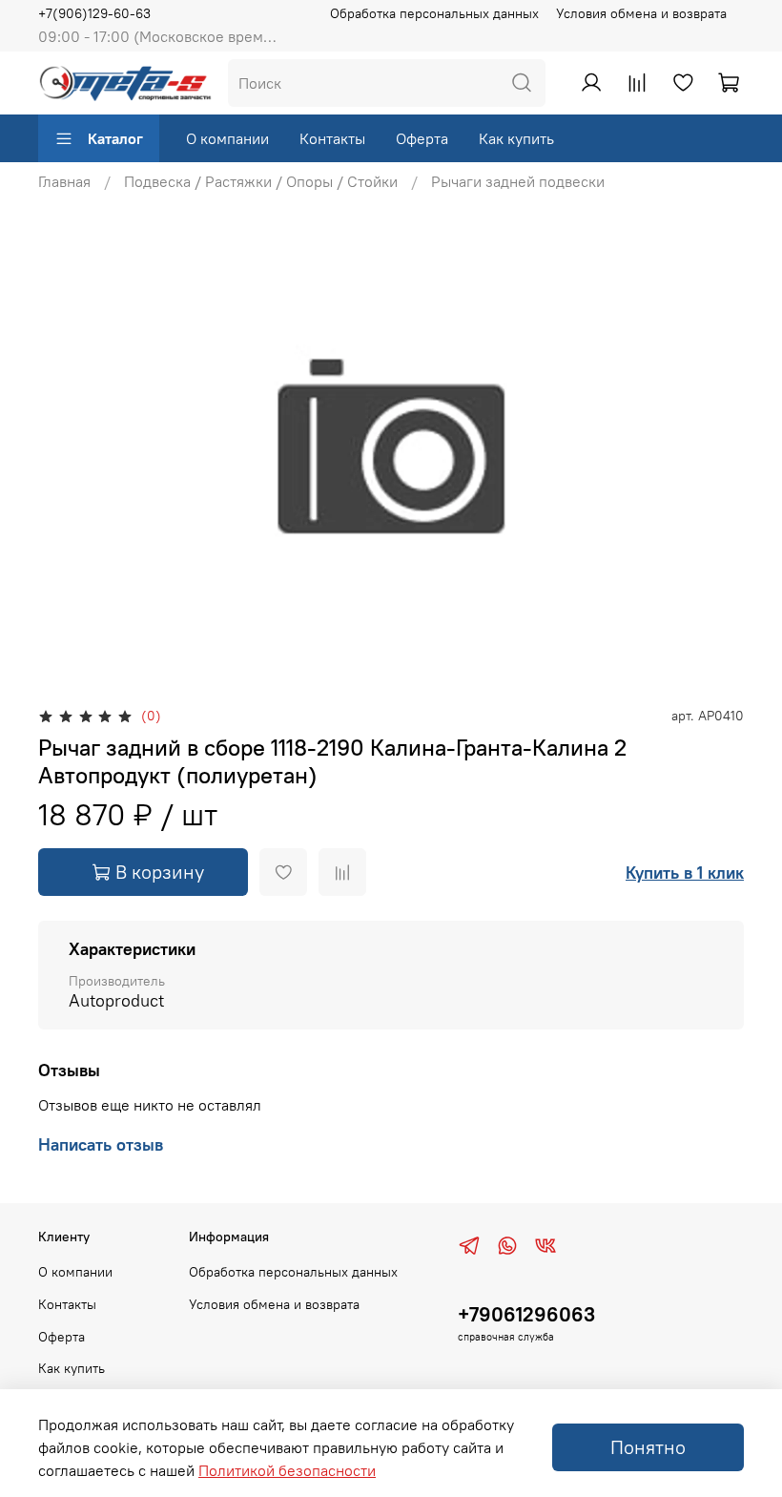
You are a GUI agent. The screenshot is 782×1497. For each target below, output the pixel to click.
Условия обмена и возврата (641, 13)
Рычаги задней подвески (518, 181)
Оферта (422, 138)
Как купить (516, 138)
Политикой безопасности (287, 1470)
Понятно (648, 1447)
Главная (64, 181)
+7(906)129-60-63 (94, 13)
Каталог (115, 138)
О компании (227, 138)
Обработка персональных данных (434, 13)
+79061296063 (526, 1314)
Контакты (332, 138)
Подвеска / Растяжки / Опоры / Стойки (261, 181)
